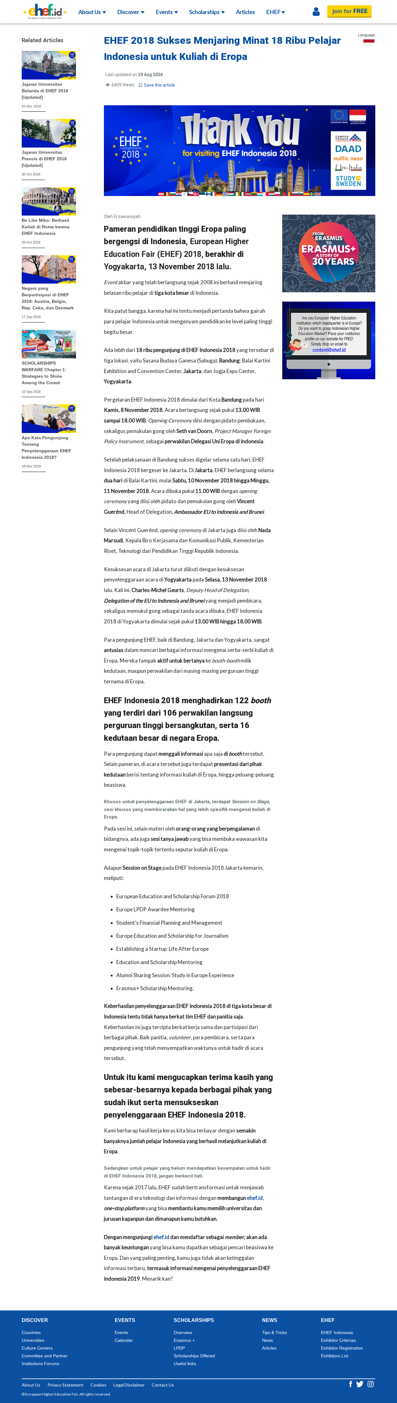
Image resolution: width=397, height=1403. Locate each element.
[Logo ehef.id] (45, 8)
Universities (33, 1340)
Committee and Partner (45, 1355)
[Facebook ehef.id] (351, 1383)
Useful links (185, 1363)
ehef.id (255, 1198)
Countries (31, 1332)
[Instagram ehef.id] (370, 1383)
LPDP (179, 1348)
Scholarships (205, 11)
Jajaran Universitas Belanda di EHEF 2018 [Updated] (45, 91)
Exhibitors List (334, 1355)
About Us (90, 11)
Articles (245, 11)
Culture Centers (37, 1348)
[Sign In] (316, 11)
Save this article (158, 85)
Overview (183, 1332)
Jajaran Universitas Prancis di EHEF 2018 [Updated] (44, 159)
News (267, 1340)
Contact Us (163, 1384)
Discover (128, 11)
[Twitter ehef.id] (360, 1383)
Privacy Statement (65, 1384)
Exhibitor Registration (342, 1348)
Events (165, 11)
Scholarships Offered (194, 1355)
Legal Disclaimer (129, 1384)
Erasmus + (184, 1340)
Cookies (98, 1384)
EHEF (273, 11)
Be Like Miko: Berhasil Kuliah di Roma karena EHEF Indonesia (45, 227)
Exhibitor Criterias (338, 1340)
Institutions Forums (40, 1363)
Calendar (124, 1340)
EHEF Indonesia (337, 1332)
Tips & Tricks (274, 1332)
